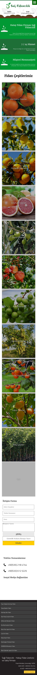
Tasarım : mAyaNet (29, 672)
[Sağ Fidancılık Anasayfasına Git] (18, 10)
